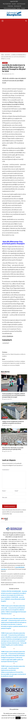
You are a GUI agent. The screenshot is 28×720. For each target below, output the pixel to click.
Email (16, 490)
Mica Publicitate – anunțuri (9, 3)
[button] (2, 21)
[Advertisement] (14, 38)
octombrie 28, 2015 (8, 74)
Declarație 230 (17, 6)
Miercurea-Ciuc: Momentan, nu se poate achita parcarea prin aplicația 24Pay (12, 448)
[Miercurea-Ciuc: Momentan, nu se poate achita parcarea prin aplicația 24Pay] (14, 437)
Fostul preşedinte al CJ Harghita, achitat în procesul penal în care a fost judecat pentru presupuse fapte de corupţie (13, 395)
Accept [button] (18, 717)
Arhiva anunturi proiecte (10, 8)
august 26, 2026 (6, 399)
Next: (13, 362)
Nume (4, 490)
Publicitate (10, 6)
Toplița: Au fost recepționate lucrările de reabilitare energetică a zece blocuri (13, 422)
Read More (24, 717)
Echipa (18, 8)
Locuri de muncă (21, 3)
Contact (23, 8)
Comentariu (5, 469)
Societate (5, 63)
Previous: (13, 354)
